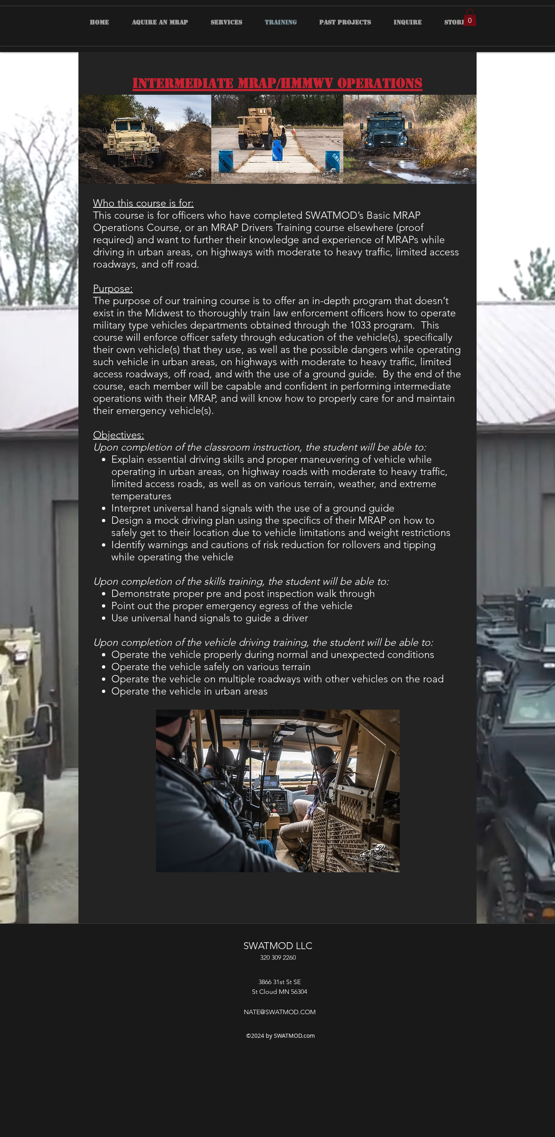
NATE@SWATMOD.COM (280, 1012)
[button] (470, 17)
